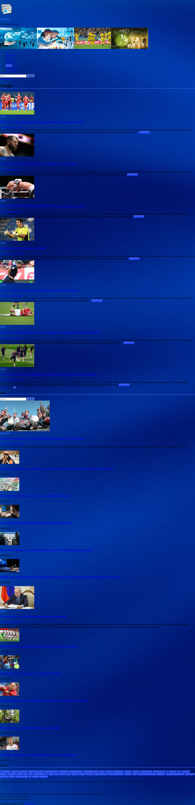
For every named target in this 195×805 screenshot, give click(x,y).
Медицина (11, 55)
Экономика (11, 68)
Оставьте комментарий (11, 127)
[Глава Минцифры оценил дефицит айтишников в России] (9, 517)
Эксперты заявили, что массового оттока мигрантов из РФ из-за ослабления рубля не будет (57, 468)
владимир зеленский (116, 774)
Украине (82, 774)
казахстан (128, 774)
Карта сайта (11, 71)
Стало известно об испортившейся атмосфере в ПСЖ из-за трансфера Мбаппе (48, 374)
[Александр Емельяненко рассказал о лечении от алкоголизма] (97, 145)
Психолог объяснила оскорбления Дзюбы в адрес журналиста (38, 754)
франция (35, 777)
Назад (3, 387)
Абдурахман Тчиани (36, 772)
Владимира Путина (90, 772)
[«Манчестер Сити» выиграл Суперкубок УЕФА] (9, 668)
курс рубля (160, 774)
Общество (11, 60)
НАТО (25, 774)
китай (135, 774)
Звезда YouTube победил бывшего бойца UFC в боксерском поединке (43, 205)
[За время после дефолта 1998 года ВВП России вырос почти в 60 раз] (25, 430)
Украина (75, 774)
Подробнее (144, 132)
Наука (9, 58)
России (51, 774)
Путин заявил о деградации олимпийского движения (33, 616)
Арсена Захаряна (51, 772)
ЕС (167, 772)
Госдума (128, 772)
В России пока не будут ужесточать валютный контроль (35, 495)
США (57, 774)
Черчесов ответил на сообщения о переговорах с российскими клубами (44, 700)
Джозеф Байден (146, 772)
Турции (63, 774)
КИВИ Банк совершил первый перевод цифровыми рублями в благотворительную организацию (60, 576)
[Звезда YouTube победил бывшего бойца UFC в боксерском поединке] (97, 187)
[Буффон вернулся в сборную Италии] (97, 229)
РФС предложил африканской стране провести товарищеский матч (42, 121)
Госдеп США (119, 772)
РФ (46, 774)
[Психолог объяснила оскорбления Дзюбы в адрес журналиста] (9, 749)
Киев (179, 772)
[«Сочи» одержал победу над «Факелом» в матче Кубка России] (97, 271)
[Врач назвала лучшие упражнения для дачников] (9, 722)
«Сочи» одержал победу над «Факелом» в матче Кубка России (39, 290)
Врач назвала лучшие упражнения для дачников (30, 727)
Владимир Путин (76, 772)
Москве (19, 774)
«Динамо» (23, 772)
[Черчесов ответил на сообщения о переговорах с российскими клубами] (9, 695)
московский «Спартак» (175, 774)
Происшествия (39, 774)
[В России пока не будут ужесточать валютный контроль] (9, 490)
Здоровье (173, 772)
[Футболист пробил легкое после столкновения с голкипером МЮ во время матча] (97, 313)
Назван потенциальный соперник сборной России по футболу (38, 646)
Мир (8, 53)
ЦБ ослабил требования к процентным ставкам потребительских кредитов (46, 549)
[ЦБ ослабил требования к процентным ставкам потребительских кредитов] (9, 544)
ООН (30, 774)
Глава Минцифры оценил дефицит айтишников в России (35, 522)
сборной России (21, 777)
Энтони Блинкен (100, 774)
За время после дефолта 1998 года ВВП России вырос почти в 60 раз (42, 438)
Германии (109, 772)
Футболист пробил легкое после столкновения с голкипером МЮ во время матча (50, 332)
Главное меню (7, 78)
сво (30, 777)
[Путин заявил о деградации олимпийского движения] (17, 608)
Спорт (9, 66)
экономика (43, 777)
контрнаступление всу (147, 774)
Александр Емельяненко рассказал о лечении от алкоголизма (38, 163)
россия (11, 777)
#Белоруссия (5, 772)
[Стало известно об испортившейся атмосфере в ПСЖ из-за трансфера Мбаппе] (97, 356)
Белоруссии (63, 772)
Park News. (5, 19)
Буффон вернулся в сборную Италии (23, 247)
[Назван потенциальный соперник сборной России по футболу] (9, 641)
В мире (102, 772)
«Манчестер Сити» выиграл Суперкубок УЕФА (30, 673)
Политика (10, 63)
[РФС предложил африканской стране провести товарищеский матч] (97, 103)
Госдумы (136, 772)
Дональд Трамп (159, 772)
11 (12, 387)
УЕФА (68, 774)
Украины (89, 774)
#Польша (14, 772)
